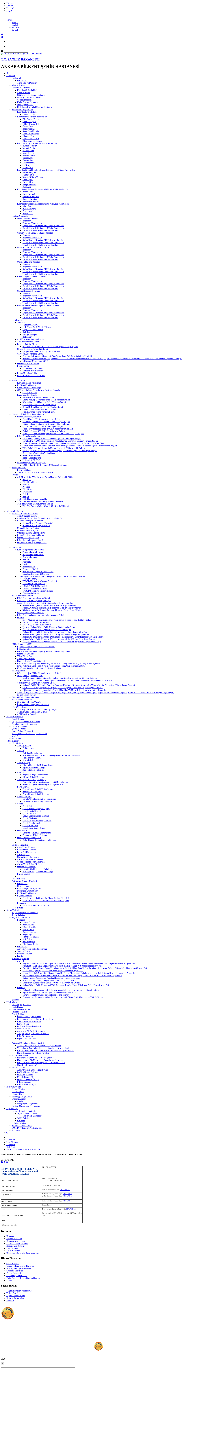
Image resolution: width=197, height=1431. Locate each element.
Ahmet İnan (28, 213)
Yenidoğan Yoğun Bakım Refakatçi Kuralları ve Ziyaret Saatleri (44, 1048)
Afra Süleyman (29, 941)
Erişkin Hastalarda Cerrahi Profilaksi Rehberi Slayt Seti (46, 900)
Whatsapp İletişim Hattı (22, 1096)
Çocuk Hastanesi (24, 100)
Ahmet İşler (27, 192)
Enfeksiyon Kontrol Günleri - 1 (36, 905)
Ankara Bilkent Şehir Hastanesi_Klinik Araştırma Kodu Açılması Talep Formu (56, 632)
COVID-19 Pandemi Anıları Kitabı (27, 1128)
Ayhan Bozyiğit (29, 209)
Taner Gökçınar (29, 121)
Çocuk (20, 804)
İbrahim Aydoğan (30, 199)
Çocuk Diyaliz (23, 854)
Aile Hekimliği (23, 762)
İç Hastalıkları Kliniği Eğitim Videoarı (33, 704)
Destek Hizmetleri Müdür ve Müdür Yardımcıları (43, 228)
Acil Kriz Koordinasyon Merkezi (31, 339)
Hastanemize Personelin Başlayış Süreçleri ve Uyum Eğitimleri (43, 651)
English (9, 6)
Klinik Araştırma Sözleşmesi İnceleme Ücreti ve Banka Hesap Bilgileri (52, 610)
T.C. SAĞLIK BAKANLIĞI (20, 59)
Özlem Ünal (28, 126)
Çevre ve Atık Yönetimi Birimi (30, 354)
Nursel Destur (28, 929)
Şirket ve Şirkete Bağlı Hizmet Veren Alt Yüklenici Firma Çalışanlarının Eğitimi (51, 666)
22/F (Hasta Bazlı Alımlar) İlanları (37, 327)
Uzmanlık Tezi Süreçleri (27, 530)
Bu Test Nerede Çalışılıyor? (29, 1072)
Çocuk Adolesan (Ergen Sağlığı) (36, 808)
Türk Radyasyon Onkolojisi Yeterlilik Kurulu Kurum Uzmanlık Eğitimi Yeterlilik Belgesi (60, 441)
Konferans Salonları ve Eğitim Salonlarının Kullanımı (39, 668)
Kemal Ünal (28, 167)
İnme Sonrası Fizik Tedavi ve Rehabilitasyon (36, 1019)
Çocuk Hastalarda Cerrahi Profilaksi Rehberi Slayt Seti (46, 898)
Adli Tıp (20, 750)
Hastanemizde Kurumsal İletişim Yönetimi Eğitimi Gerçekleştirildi (50, 346)
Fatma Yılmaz (28, 175)
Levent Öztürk (29, 114)
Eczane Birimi (23, 366)
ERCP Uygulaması (25, 1036)
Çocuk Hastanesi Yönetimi (28, 291)
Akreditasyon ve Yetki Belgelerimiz (32, 949)
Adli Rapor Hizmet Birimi (28, 342)
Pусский (10, 8)
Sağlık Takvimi (23, 1118)
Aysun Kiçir (28, 182)
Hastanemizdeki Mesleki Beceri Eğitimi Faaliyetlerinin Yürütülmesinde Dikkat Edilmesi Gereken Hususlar (68, 680)
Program (26, 487)
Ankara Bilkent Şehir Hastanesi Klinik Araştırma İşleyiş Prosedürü (45, 603)
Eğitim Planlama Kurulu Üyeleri (30, 535)
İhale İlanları (28, 332)
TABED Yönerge (30, 579)
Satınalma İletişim (30, 325)
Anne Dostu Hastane (31, 455)
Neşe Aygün (28, 934)
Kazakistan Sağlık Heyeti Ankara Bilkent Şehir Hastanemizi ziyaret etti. (53, 970)
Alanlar (20, 1101)
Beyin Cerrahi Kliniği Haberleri (36, 794)
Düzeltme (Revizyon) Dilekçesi (36, 574)
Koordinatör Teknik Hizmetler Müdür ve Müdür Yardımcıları (43, 204)
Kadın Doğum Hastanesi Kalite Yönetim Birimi (43, 407)
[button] (10, 20)
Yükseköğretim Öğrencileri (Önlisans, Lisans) (36, 683)
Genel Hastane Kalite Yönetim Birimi (38, 397)
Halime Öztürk (29, 163)
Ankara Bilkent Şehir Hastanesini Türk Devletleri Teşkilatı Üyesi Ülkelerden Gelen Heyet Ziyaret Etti (66, 985)
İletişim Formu (18, 1091)
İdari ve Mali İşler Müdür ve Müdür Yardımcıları (37, 143)
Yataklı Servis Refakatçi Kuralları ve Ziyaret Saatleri (39, 1045)
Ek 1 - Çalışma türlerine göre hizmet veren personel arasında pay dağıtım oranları (57, 620)
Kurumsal (10, 75)
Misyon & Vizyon (19, 85)
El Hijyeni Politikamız (26, 385)
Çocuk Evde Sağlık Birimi (34, 828)
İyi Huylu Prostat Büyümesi (29, 1026)
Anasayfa (27, 479)
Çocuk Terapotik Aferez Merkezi (31, 862)
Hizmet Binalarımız (14, 716)
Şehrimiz (15, 1000)
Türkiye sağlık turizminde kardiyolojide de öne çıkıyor (45, 995)
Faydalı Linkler (18, 1067)
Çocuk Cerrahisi (29, 813)
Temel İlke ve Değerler (27, 83)
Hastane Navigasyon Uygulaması (26, 1106)
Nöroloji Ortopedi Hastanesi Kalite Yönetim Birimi (44, 402)
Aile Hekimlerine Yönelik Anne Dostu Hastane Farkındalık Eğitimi (45, 477)
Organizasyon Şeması (21, 88)
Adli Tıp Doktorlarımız (32, 753)
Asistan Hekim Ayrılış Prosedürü (36, 525)
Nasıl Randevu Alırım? (21, 1009)
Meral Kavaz (28, 153)
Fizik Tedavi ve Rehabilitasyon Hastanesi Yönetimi (38, 305)
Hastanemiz (17, 78)
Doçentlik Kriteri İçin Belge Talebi (32, 542)
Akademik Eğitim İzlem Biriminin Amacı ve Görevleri (40, 518)
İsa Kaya (26, 165)
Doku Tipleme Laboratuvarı (29, 837)
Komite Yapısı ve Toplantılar (29, 888)
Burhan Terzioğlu (30, 146)
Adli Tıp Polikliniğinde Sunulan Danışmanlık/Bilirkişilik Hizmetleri (51, 755)
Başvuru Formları (30, 557)
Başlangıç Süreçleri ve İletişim (30, 521)
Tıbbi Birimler (12, 741)
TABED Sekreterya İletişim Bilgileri (38, 591)
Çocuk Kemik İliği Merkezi (28, 857)
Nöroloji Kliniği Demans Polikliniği (38, 871)
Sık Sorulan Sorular (20, 1055)
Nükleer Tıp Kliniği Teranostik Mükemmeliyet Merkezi (46, 465)
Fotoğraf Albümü (24, 954)
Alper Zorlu (28, 206)
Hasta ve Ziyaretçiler (20, 958)
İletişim (26, 496)
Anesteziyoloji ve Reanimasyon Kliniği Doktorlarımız (45, 782)
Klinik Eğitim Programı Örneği (30, 540)
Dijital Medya (12, 1108)
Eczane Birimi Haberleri (33, 371)
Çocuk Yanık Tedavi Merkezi (29, 864)
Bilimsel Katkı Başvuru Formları (25, 697)
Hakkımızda (22, 80)
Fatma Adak (28, 160)
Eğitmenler (27, 492)
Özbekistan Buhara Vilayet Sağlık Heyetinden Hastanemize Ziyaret (51, 983)
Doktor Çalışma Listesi (21, 1004)
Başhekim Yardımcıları (32, 223)
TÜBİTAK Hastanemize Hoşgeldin (32, 499)
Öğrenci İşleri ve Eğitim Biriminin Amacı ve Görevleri (40, 673)
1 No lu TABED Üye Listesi (35, 586)
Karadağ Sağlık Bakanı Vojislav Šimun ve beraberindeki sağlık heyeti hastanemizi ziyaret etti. (62, 966)
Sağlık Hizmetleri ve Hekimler (25, 912)
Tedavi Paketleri (18, 915)
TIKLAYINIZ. (65, 1190)
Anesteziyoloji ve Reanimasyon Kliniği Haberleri (43, 784)
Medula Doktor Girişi (26, 1077)
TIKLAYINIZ (67, 1194)
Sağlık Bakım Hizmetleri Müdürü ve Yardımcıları (43, 225)
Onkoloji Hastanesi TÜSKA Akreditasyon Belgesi (44, 431)
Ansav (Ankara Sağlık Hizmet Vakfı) (33, 1070)
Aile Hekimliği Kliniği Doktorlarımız (38, 765)
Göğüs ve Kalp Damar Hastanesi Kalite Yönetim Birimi (46, 400)
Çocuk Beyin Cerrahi (32, 811)
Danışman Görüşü (30, 569)
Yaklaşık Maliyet (30, 334)
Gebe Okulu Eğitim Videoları (29, 702)
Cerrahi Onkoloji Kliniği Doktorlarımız (39, 799)
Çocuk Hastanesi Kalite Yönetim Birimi (39, 404)
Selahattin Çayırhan (31, 201)
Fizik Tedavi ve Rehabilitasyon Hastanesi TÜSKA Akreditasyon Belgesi (53, 433)
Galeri (25, 494)
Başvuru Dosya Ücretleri (33, 554)
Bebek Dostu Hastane (32, 458)
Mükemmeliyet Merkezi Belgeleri (31, 463)
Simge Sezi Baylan (31, 937)
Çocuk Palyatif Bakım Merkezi (30, 859)
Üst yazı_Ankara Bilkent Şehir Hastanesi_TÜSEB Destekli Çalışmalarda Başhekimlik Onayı (62, 642)
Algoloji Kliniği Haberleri (33, 777)
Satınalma (21, 322)
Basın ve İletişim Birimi (27, 344)
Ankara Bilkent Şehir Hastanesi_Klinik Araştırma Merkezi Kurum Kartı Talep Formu (59, 639)
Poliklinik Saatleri (19, 1012)
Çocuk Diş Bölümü (31, 818)
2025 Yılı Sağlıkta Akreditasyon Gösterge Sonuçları (39, 390)
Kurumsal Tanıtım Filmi (22, 1125)
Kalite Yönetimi (18, 380)
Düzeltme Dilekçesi (31, 593)
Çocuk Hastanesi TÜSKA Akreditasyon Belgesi (43, 426)
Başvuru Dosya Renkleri (33, 552)
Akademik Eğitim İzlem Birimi (25, 513)
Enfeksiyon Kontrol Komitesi (24, 881)
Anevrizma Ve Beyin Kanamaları (31, 1031)
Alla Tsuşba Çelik (30, 944)
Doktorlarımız (28, 748)
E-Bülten (21, 1120)
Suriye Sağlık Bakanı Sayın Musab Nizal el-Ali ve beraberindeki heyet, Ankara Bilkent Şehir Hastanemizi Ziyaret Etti (72, 975)
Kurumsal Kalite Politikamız (29, 383)
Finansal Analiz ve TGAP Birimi (31, 375)
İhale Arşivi (27, 337)
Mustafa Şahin (29, 148)
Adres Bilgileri (29, 760)
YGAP (15, 736)
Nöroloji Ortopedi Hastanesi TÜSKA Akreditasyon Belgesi (48, 429)
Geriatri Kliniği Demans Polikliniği (37, 869)
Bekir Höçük (28, 211)
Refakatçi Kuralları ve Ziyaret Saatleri (28, 1043)
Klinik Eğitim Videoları (22, 700)
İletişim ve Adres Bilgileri (28, 537)
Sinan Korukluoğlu (31, 131)
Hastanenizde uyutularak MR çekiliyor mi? (35, 1058)
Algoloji (20, 772)
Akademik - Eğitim (14, 511)
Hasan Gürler (28, 150)
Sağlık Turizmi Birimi (21, 917)
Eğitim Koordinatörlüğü (27, 373)
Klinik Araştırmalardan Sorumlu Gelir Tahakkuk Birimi (40, 615)
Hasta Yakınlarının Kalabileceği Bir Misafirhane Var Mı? (41, 1062)
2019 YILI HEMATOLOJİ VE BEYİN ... (24, 1149)
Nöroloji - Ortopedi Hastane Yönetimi (33, 247)
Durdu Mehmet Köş (31, 138)
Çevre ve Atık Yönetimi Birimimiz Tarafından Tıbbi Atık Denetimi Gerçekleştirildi (57, 356)
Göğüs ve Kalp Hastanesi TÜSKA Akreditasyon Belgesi (46, 424)
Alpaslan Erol (28, 136)
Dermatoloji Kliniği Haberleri (35, 835)
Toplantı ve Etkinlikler (32, 1116)
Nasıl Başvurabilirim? (32, 758)
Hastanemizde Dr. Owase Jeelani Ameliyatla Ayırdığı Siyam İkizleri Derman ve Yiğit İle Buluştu (63, 997)
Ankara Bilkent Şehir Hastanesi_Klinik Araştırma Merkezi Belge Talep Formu (56, 634)
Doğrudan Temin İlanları (33, 329)
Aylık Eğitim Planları (26, 658)
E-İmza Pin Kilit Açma (26, 1084)
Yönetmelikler (29, 567)
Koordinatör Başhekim (26, 112)
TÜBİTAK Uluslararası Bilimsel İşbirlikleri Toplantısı (40, 501)
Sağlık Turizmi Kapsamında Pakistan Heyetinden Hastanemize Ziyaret (52, 978)
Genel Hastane (23, 92)
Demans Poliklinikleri (26, 866)
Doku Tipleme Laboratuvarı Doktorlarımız (40, 840)
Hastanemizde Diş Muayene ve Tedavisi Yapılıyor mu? (40, 1060)
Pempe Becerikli (29, 184)
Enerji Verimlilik (19, 467)
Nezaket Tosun (29, 155)
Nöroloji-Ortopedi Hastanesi (29, 97)
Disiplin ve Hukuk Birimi (28, 363)
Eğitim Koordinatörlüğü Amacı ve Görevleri (36, 646)
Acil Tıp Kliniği (24, 746)
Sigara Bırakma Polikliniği (34, 767)
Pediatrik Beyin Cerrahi (32, 791)
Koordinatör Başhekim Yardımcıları (32, 117)
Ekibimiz (21, 920)
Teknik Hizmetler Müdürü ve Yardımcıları (40, 230)
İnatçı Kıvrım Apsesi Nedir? (29, 1016)
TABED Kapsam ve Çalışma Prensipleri (40, 581)
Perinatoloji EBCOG (31, 460)
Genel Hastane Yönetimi (27, 218)
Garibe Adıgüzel (29, 172)
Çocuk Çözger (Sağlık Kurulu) (36, 816)
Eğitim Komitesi (24, 649)
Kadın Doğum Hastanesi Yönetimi (31, 276)
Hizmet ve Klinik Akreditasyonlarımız (28, 414)
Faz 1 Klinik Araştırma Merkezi (30, 612)
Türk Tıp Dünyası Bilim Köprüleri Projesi (35, 504)
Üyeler (25, 564)
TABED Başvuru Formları (34, 583)
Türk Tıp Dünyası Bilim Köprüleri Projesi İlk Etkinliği (46, 506)
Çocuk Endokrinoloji (31, 823)
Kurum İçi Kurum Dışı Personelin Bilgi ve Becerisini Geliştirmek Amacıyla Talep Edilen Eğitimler (59, 663)
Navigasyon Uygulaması (27, 1104)
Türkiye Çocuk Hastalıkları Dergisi (32, 712)
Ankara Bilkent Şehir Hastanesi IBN (38, 571)
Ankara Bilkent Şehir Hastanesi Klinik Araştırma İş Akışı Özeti (49, 605)
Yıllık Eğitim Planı (25, 656)
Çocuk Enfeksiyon (30, 825)
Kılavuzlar (27, 562)
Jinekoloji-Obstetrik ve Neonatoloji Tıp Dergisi (37, 709)
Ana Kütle (16, 738)
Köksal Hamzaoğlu (31, 134)
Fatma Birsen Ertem (31, 196)
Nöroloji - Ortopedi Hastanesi (24, 724)
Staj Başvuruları (18, 671)
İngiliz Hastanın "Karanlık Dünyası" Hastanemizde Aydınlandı (49, 992)
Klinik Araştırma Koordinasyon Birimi (33, 598)
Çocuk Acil (27, 806)
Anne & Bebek (18, 879)
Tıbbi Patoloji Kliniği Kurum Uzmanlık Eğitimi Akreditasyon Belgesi (52, 438)
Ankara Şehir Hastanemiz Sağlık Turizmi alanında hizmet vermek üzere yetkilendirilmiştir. (61, 990)
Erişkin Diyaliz (23, 874)
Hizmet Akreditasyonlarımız (29, 417)
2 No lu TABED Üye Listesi (35, 588)
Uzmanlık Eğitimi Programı (28, 528)
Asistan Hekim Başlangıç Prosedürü (38, 523)
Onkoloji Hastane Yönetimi (28, 262)
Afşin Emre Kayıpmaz (32, 141)
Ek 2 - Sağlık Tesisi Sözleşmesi (36, 622)
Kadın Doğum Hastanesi (27, 102)
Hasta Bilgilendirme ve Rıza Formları (33, 1053)
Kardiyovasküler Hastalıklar (29, 1021)
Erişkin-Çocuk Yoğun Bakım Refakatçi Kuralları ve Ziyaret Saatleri (45, 1050)
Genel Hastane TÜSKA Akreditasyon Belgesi (42, 419)
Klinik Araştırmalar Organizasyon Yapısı (34, 600)
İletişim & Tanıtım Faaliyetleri (24, 1111)
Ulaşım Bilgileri (18, 1094)
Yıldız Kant (27, 158)
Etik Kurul (16, 547)
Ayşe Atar (27, 187)
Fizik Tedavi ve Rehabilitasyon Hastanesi (34, 107)
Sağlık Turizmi (12, 910)
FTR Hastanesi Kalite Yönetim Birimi (39, 412)
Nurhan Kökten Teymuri (33, 177)
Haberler (21, 987)
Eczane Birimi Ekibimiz (33, 368)
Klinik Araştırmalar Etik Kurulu (30, 550)
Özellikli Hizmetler (20, 845)
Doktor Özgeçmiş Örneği (28, 1079)
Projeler (15, 475)
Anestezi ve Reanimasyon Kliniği (31, 779)
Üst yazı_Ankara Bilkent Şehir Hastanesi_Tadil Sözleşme (47, 629)
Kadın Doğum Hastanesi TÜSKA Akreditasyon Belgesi (46, 421)
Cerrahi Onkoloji (24, 796)
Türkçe (9, 3)
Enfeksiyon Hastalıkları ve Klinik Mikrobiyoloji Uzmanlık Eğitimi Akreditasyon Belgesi (60, 450)
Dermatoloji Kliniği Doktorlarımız (37, 833)
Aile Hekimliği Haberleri (33, 770)
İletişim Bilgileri (18, 1089)
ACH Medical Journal (26, 714)
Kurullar (26, 484)
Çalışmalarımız (23, 886)
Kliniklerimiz (17, 743)
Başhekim (27, 221)
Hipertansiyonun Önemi (27, 1038)
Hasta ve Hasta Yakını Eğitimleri (31, 661)
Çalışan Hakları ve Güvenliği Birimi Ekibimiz (42, 351)
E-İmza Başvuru (24, 1082)
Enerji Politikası (24, 470)
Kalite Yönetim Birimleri (27, 395)
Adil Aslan (27, 939)
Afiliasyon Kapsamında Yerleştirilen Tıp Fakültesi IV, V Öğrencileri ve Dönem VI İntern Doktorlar (64, 690)
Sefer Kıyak (28, 179)
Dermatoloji (22, 830)
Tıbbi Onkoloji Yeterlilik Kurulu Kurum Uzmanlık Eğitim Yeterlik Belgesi (54, 448)
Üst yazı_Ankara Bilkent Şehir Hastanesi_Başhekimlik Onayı (49, 627)
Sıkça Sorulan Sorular (26, 695)
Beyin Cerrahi (23, 787)
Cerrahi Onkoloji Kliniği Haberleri (37, 801)
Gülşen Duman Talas (31, 124)
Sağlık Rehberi (18, 1014)
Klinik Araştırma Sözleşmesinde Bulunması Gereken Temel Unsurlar (52, 608)
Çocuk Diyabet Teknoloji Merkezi (37, 821)
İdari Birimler (17, 320)
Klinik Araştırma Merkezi (22, 596)
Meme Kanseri (23, 1029)
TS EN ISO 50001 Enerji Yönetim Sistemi (35, 472)
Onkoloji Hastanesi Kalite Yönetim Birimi (40, 409)
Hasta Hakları (17, 1007)
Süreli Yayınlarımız (20, 707)
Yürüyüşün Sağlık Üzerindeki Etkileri (33, 1033)
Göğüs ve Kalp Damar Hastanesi (31, 95)
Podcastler (16, 1130)
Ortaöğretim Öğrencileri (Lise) (30, 675)
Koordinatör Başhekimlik (28, 90)
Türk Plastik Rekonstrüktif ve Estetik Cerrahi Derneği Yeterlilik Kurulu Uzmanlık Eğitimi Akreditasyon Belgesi (70, 446)
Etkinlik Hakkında (30, 482)
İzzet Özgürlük (29, 129)
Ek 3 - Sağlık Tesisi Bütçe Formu (37, 625)
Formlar (20, 617)
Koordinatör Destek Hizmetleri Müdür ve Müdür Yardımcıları (43, 189)
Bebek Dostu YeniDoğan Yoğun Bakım (39, 453)
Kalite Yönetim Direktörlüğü (29, 388)
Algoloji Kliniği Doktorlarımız (35, 775)
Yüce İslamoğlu (29, 927)
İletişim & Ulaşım (13, 1087)
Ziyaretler (21, 961)
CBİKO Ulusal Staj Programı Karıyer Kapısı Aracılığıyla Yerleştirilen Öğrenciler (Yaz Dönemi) (63, 687)
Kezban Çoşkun (29, 932)
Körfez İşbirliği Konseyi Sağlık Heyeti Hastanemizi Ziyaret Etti (49, 980)
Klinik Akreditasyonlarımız (28, 436)
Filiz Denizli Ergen (31, 119)
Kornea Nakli (23, 1024)
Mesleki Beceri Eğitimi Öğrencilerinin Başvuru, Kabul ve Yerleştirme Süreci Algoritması (60, 678)
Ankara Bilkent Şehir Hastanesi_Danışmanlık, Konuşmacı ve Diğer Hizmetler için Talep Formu (63, 637)
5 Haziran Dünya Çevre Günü (35, 361)
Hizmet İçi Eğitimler (25, 654)
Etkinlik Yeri (28, 489)
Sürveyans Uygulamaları (27, 891)
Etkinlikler (21, 903)
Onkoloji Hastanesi (25, 104)
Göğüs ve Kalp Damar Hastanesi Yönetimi (35, 233)
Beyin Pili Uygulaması (26, 852)
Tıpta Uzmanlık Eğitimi (27, 516)
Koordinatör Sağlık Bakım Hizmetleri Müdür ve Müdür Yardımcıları (46, 170)
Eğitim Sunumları (24, 896)
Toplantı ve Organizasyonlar (29, 1113)
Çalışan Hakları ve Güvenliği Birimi (32, 349)
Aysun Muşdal (29, 194)
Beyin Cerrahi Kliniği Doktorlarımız (38, 789)
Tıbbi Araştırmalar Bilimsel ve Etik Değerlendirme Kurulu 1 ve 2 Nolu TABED (51, 576)
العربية (9, 11)
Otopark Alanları (19, 1099)
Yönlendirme (12, 1002)
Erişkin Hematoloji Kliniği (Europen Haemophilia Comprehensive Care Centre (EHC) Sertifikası (64, 443)
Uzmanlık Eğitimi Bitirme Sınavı (31, 533)
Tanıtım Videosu (24, 951)
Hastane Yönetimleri (20, 216)
